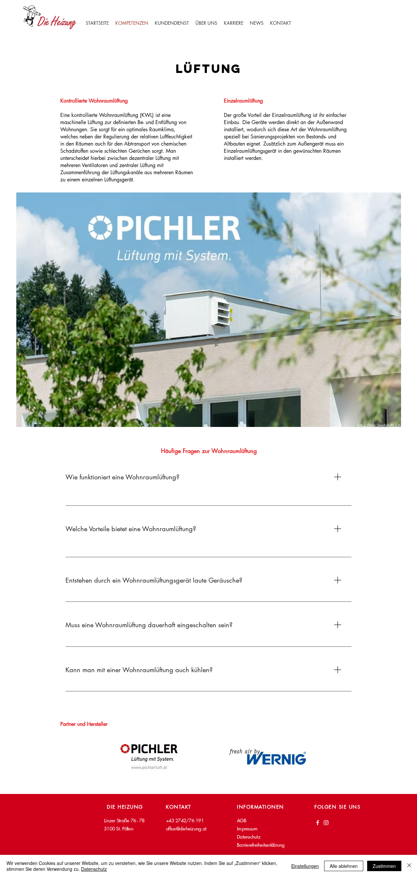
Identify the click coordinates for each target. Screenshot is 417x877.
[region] (208, 489)
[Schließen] (409, 866)
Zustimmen (384, 866)
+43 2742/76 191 (185, 820)
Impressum (247, 829)
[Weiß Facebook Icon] (317, 822)
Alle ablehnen (344, 866)
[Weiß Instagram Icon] (326, 822)
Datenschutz (94, 869)
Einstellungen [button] (305, 866)
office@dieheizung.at (186, 829)
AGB (241, 820)
